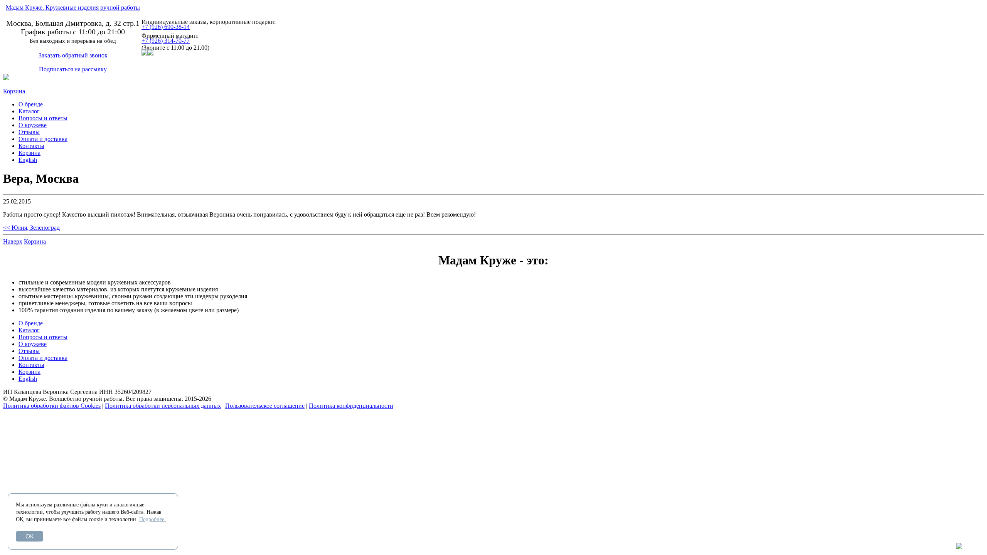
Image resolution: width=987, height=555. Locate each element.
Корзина (14, 91)
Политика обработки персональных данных (163, 405)
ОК (29, 536)
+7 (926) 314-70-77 (165, 40)
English (28, 159)
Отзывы (29, 132)
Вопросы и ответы (43, 118)
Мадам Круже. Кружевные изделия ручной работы (73, 7)
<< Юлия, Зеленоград (31, 227)
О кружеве (33, 125)
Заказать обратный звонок (73, 55)
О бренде (31, 104)
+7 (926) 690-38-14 (165, 27)
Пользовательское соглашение (265, 405)
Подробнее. (152, 519)
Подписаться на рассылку (73, 69)
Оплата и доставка (43, 139)
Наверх (12, 241)
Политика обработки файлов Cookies (52, 405)
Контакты (31, 146)
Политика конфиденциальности (351, 405)
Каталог (29, 111)
